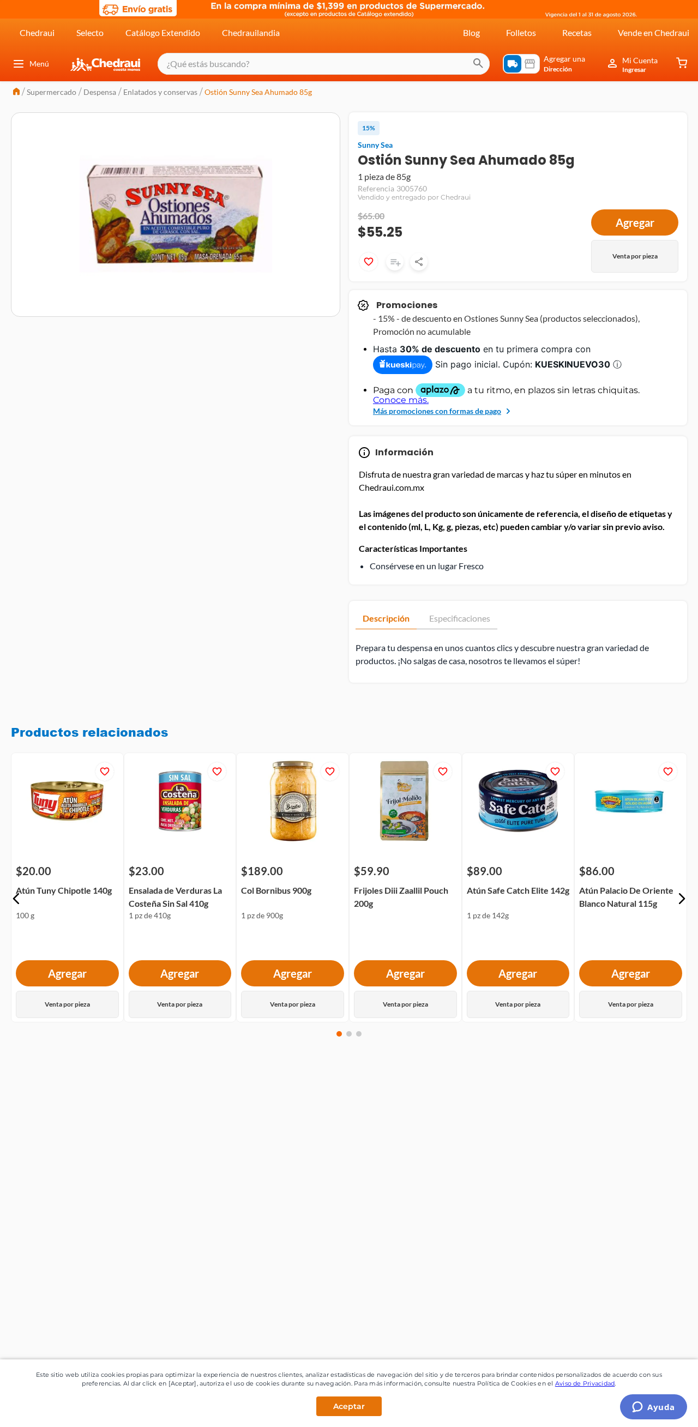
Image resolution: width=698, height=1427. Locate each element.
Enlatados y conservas (160, 92)
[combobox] (324, 64)
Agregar (635, 222)
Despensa (99, 92)
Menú (39, 63)
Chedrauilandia (251, 32)
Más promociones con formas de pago (437, 411)
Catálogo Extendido (162, 32)
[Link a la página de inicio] (16, 92)
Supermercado (51, 92)
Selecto (90, 32)
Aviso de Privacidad (585, 1383)
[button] (16, 898)
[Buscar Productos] (478, 63)
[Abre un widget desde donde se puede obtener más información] (653, 1408)
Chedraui (37, 32)
